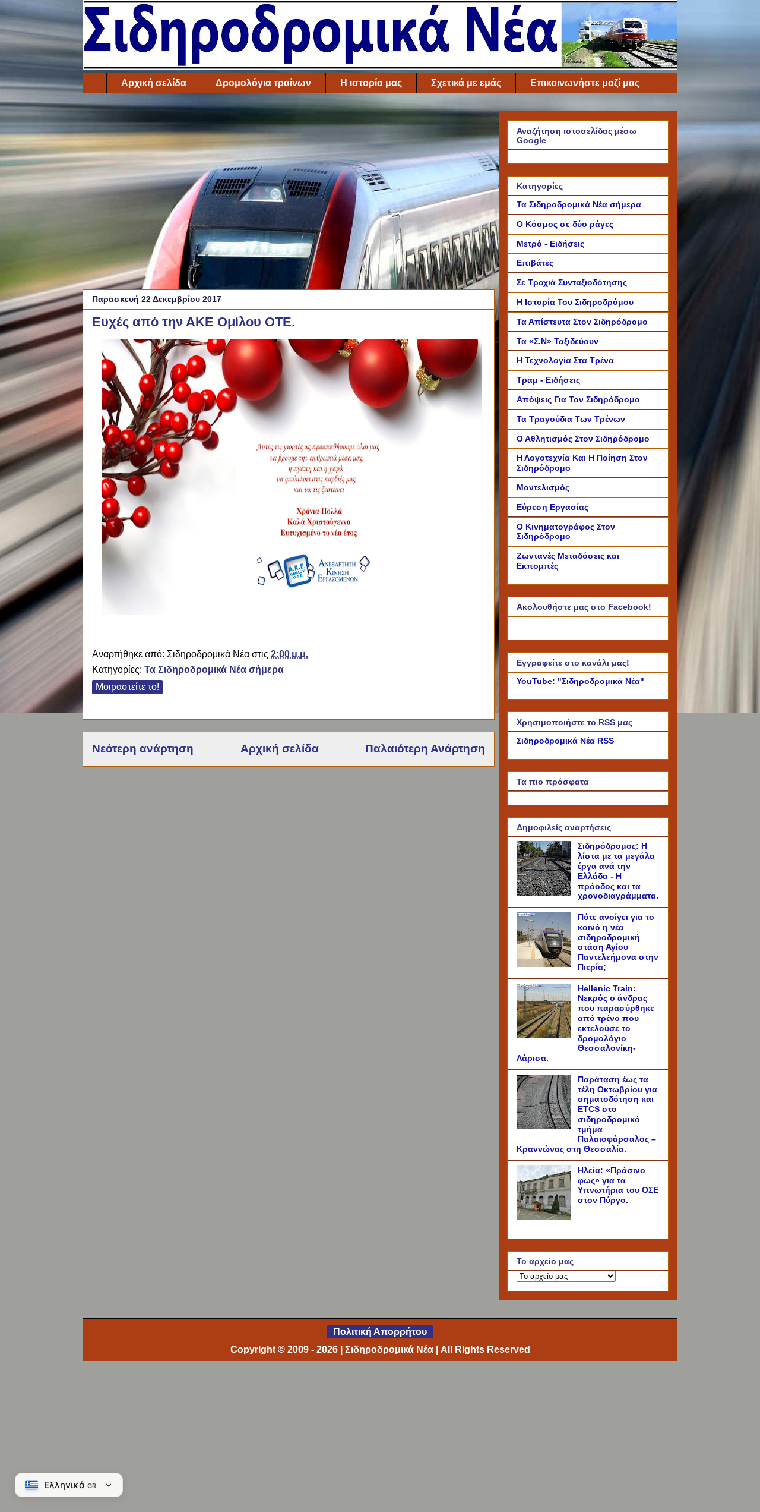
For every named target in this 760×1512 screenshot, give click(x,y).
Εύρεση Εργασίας (552, 507)
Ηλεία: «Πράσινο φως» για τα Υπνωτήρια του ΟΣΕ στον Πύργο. (618, 1185)
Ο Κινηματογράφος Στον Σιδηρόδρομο (566, 531)
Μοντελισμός (543, 487)
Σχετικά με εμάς (466, 83)
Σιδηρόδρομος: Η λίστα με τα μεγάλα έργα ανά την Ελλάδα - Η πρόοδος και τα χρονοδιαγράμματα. (618, 870)
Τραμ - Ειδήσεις (548, 380)
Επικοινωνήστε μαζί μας (584, 83)
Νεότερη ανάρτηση (143, 748)
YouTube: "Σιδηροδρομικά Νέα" (580, 681)
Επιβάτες (535, 262)
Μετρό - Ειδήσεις (550, 243)
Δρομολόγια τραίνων (263, 83)
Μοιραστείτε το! (127, 687)
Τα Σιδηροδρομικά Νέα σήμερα (214, 669)
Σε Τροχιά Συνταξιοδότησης (572, 282)
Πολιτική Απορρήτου (380, 1332)
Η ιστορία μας (371, 83)
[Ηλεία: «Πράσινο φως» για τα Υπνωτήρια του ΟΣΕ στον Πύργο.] (546, 1217)
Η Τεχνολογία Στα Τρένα (565, 360)
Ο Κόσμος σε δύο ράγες (565, 224)
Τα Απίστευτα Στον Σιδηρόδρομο (582, 321)
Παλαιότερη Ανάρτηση (425, 748)
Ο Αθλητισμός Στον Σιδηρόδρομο (583, 438)
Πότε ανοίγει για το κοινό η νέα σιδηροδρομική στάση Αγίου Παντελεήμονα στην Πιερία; (618, 942)
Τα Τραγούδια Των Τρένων (571, 419)
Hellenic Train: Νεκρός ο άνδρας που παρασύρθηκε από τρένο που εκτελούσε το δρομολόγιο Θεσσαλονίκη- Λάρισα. (585, 1023)
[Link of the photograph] (292, 612)
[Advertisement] (288, 194)
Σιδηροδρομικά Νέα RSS (565, 740)
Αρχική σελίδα (153, 83)
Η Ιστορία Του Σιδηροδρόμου (575, 302)
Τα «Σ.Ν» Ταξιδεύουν (557, 341)
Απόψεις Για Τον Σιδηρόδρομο (578, 399)
